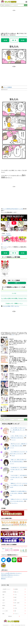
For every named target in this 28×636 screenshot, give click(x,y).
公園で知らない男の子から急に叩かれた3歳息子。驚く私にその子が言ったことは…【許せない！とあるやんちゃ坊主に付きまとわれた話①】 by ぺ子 (18, 392)
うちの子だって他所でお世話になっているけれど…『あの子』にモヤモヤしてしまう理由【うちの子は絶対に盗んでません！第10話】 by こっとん (18, 376)
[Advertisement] (14, 20)
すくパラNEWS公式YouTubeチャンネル (12, 208)
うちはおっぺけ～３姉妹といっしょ (5, 274)
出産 (3, 597)
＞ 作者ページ (17, 282)
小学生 (15, 608)
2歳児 (15, 600)
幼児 (15, 605)
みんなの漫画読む (7, 235)
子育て (12, 306)
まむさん (8, 233)
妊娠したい (16, 591)
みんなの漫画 (6, 306)
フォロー (4, 247)
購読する (4, 416)
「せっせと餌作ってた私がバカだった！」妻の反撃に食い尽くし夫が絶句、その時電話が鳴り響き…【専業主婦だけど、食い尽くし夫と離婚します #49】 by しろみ (18, 360)
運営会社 (3, 578)
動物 (3, 613)
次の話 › (23, 40)
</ (1, 244)
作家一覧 (14, 40)
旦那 (15, 610)
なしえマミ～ (15, 503)
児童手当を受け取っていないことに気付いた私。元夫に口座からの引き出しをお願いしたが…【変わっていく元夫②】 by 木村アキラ (17, 384)
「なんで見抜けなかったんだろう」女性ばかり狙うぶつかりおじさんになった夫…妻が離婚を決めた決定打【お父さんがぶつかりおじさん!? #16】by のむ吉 (18, 351)
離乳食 (4, 605)
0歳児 (15, 597)
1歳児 (4, 600)
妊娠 (3, 594)
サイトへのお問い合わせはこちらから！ (11, 573)
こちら (13, 334)
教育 (3, 608)
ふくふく (14, 439)
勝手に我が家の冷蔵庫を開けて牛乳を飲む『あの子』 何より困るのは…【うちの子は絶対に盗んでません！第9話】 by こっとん (18, 400)
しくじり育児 (5, 610)
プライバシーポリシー (7, 576)
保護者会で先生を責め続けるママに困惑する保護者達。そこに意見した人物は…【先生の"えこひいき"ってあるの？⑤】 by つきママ (18, 408)
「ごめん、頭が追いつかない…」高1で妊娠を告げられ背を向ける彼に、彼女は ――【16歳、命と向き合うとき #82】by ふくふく (18, 342)
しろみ (13, 431)
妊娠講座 (4, 591)
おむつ (4, 602)
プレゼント (16, 613)
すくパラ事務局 (8, 87)
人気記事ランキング (6, 589)
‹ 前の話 (5, 40)
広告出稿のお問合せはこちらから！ (10, 575)
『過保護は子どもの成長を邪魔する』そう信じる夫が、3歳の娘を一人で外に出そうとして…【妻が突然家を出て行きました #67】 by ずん (18, 369)
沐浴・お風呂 (16, 602)
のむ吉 (13, 455)
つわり (15, 594)
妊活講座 (16, 589)
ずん (11, 495)
